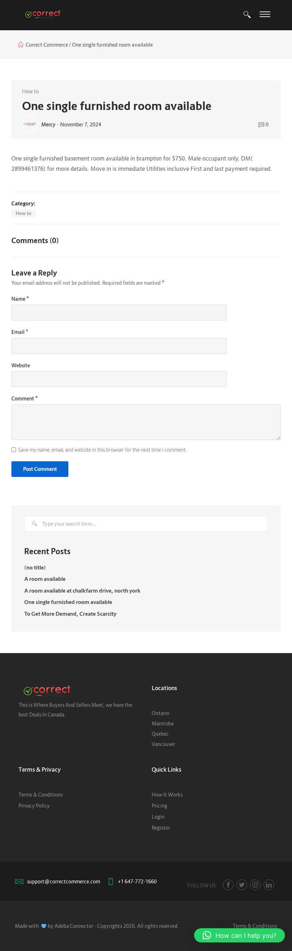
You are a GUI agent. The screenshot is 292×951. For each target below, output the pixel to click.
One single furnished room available (68, 602)
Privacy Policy (34, 806)
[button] (239, 935)
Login (158, 817)
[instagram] (255, 884)
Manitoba (162, 723)
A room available (45, 579)
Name (20, 298)
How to (30, 91)
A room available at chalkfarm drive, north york (82, 590)
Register (161, 828)
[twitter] (241, 884)
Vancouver (163, 744)
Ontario (160, 713)
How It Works (167, 795)
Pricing (159, 806)
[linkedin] (269, 884)
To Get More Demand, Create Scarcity (70, 613)
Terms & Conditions (41, 795)
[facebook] (228, 884)
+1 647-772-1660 (137, 881)
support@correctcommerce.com (63, 881)
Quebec (160, 734)
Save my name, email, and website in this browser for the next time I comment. (102, 450)
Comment (24, 397)
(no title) (35, 567)
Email (19, 331)
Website (20, 365)
